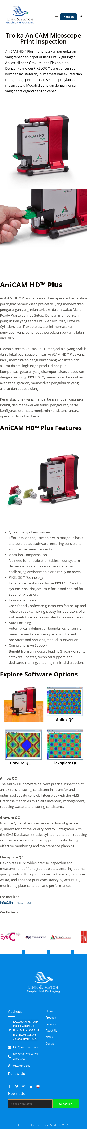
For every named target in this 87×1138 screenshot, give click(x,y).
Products (51, 1017)
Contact (50, 1043)
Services (51, 1024)
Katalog (69, 16)
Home (49, 1011)
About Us (51, 1030)
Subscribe (65, 1103)
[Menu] (56, 15)
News (49, 1037)
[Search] (80, 15)
